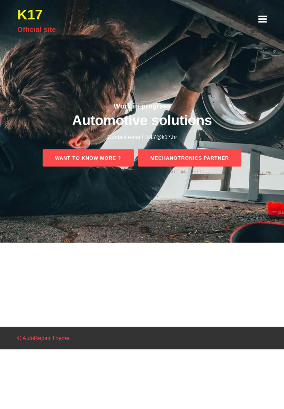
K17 (30, 14)
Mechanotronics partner (189, 157)
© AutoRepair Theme (43, 338)
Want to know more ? (88, 157)
